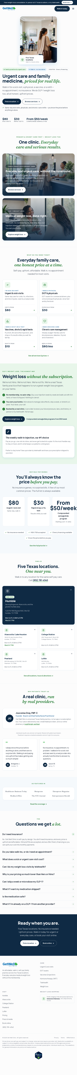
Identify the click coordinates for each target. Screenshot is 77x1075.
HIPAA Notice (71, 1038)
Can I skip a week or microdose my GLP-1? (22, 881)
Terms (63, 1038)
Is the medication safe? (13, 896)
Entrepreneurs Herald (61, 796)
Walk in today (62, 9)
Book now (66, 2)
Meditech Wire (16, 796)
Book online (48, 943)
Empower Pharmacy (53, 998)
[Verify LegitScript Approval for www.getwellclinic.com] (38, 1055)
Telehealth (44, 982)
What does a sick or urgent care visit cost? (23, 859)
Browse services (32, 101)
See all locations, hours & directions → (38, 676)
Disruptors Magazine (61, 791)
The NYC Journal (38, 796)
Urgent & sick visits (46, 967)
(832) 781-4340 (40, 580)
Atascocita (6, 999)
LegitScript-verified (32, 724)
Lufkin (4, 1011)
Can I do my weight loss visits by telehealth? (24, 866)
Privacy (56, 1038)
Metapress (38, 791)
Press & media (7, 1019)
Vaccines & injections (47, 975)
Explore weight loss (16, 234)
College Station (8, 1003)
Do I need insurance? (12, 834)
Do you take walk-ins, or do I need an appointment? (27, 851)
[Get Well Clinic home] (9, 9)
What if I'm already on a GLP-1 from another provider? (28, 904)
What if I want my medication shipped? (21, 889)
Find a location (12, 101)
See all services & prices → (38, 356)
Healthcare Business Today (16, 791)
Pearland (5, 1007)
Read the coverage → (38, 804)
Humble (5, 995)
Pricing (4, 1015)
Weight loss (44, 986)
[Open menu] (73, 8)
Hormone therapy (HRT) (49, 979)
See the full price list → (38, 545)
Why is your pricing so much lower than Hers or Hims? (28, 874)
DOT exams (44, 971)
